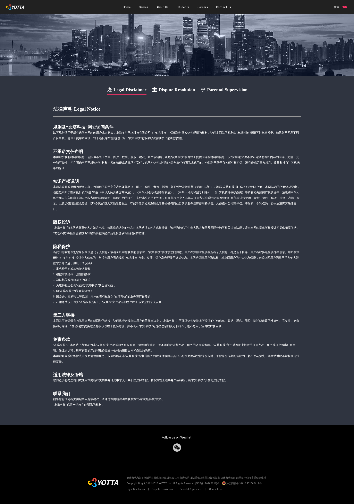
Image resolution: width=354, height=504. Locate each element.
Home (127, 7)
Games (143, 7)
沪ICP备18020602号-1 (207, 483)
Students (183, 7)
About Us (163, 7)
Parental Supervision (191, 489)
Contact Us (223, 7)
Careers (202, 7)
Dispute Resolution (162, 489)
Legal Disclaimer (136, 489)
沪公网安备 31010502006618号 (244, 483)
